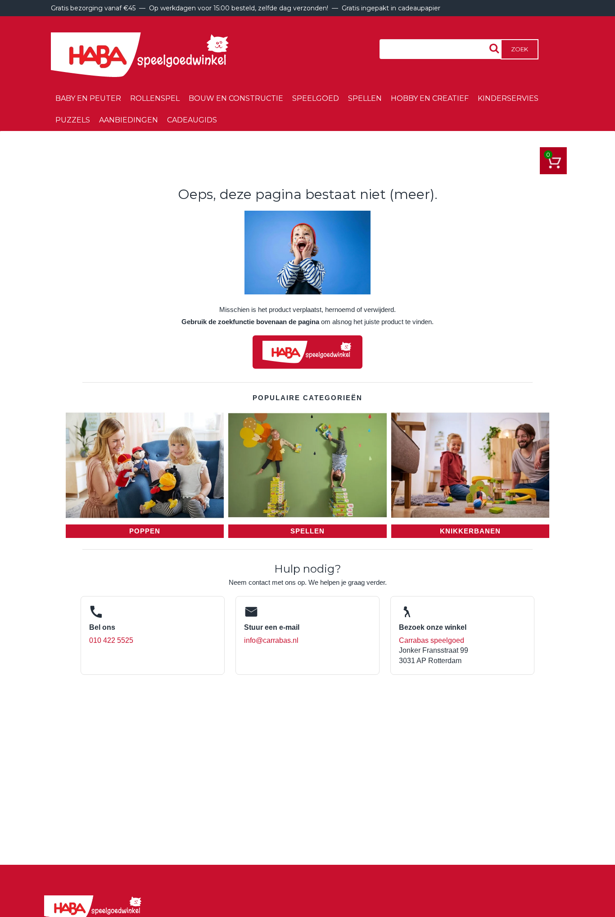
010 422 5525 (111, 640)
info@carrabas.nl (271, 640)
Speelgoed (315, 98)
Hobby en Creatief (430, 98)
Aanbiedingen (128, 120)
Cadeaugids (192, 120)
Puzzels (72, 120)
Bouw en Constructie (236, 98)
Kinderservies (508, 98)
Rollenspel (155, 98)
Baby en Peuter (88, 98)
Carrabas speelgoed (431, 640)
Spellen (365, 98)
